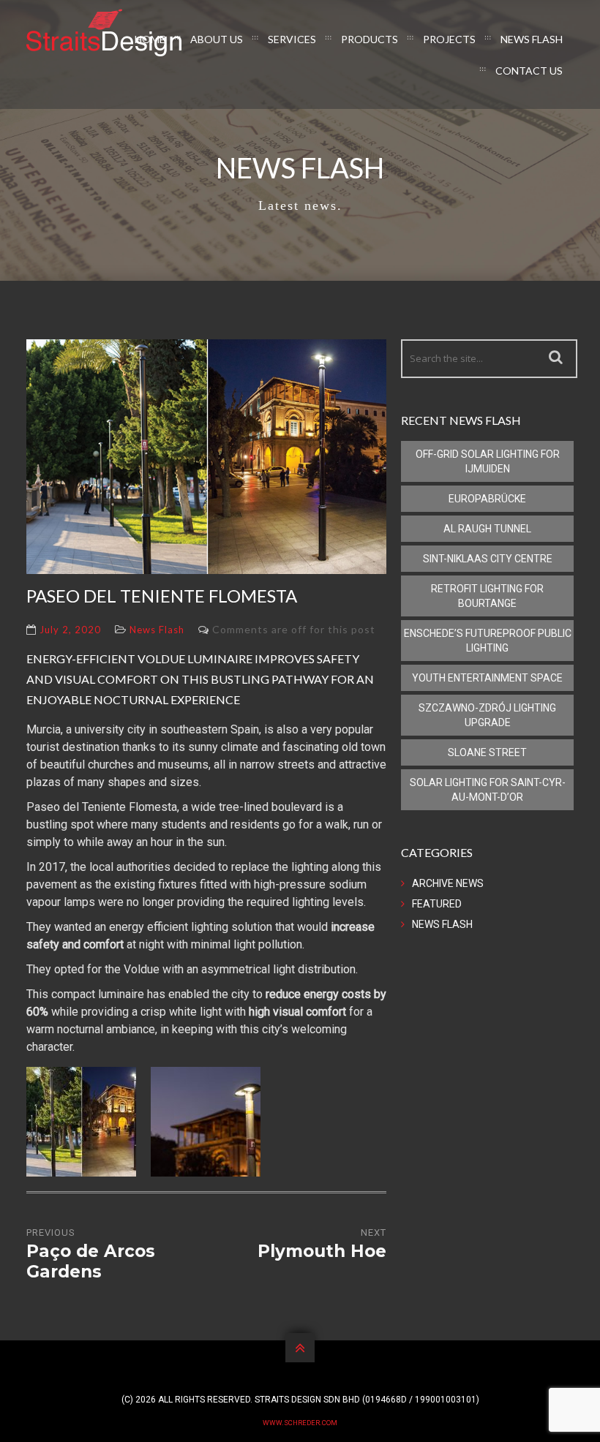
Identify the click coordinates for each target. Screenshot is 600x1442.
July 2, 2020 (70, 629)
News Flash (531, 39)
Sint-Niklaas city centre (487, 559)
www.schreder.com (300, 1423)
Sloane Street (487, 752)
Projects (449, 39)
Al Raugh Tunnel (487, 529)
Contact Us (529, 70)
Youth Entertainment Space (487, 678)
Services (292, 39)
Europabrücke (487, 499)
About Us (216, 39)
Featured (437, 904)
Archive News (448, 883)
